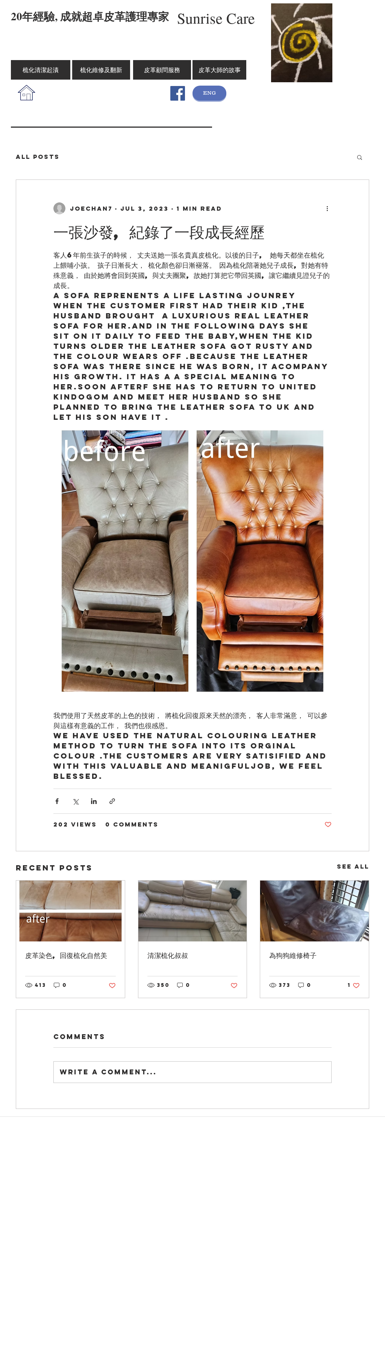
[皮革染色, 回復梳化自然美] (70, 911)
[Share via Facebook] (57, 801)
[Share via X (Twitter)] (75, 801)
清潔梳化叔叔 (167, 955)
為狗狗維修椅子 (293, 955)
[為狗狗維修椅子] (314, 911)
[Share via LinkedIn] (93, 801)
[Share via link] (112, 801)
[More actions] (327, 208)
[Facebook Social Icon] (177, 93)
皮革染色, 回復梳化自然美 (66, 955)
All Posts (38, 156)
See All (353, 866)
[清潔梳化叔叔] (192, 911)
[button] (359, 157)
